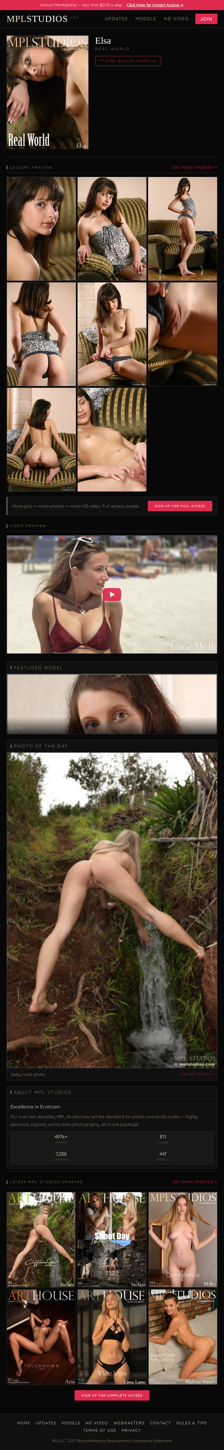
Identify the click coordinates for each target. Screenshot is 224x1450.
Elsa (103, 40)
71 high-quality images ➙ (128, 61)
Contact (160, 1423)
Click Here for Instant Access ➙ (155, 4)
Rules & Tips (191, 1423)
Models (145, 18)
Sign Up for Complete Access (112, 1395)
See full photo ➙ (197, 1074)
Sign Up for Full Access (180, 506)
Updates (116, 18)
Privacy (131, 1430)
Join (206, 19)
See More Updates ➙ (195, 167)
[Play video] (112, 594)
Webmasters (129, 1423)
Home (24, 1423)
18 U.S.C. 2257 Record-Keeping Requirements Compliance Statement (112, 1440)
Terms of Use (99, 1430)
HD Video (176, 18)
